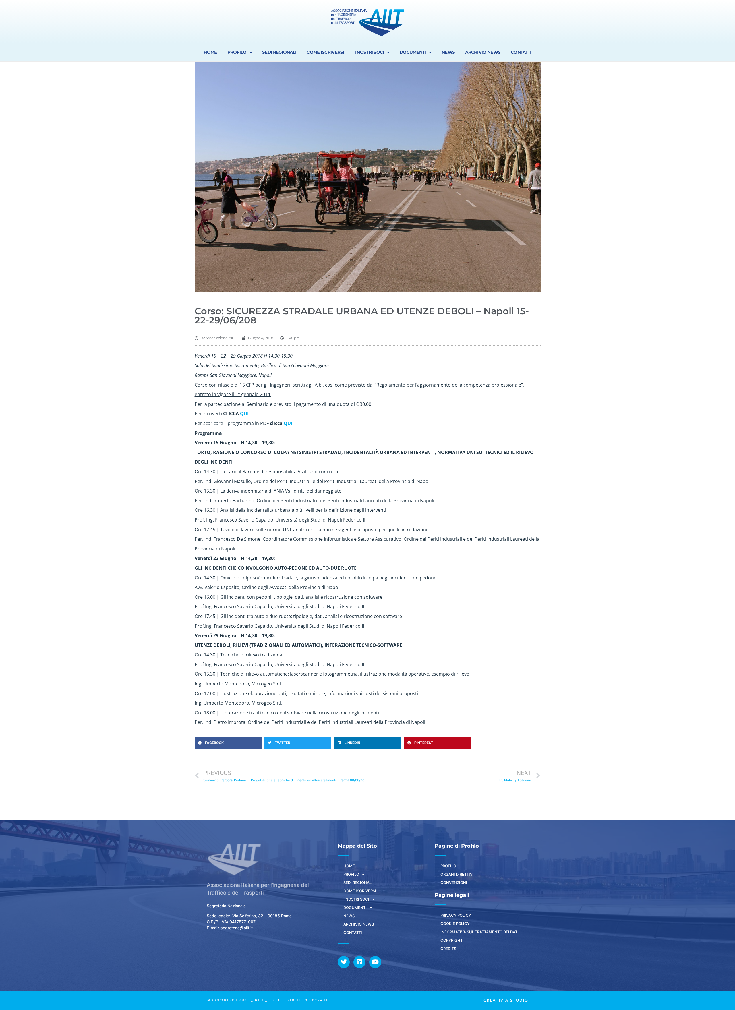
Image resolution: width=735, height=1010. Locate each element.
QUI (244, 413)
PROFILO (237, 52)
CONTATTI (521, 52)
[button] (228, 743)
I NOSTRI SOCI (369, 52)
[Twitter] (344, 962)
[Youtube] (375, 962)
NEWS (448, 52)
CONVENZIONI (453, 882)
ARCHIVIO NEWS (482, 52)
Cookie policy (455, 923)
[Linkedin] (359, 962)
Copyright (451, 940)
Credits (448, 948)
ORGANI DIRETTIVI (457, 874)
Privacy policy (455, 915)
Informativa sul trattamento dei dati (479, 932)
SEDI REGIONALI (279, 52)
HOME (210, 52)
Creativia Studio (505, 1000)
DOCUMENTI (413, 52)
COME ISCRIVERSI (325, 52)
